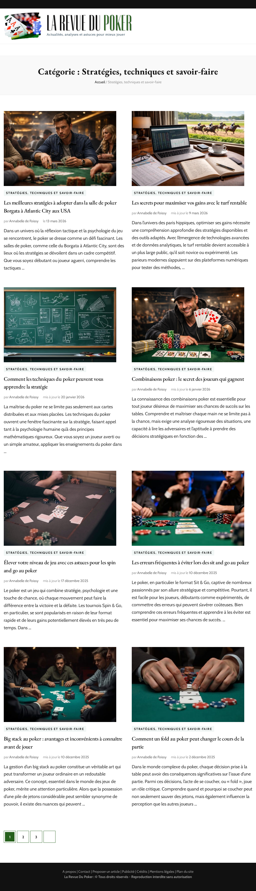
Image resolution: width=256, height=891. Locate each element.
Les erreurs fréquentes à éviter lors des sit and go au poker (190, 562)
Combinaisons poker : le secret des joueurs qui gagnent (188, 378)
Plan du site (185, 871)
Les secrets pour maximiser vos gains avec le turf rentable (189, 202)
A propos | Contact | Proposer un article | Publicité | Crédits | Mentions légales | (119, 871)
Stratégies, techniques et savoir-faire (45, 193)
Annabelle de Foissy (23, 221)
